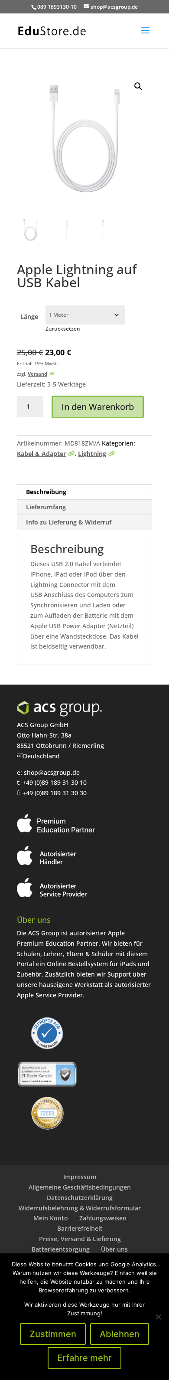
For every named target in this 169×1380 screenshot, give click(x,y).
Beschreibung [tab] (46, 492)
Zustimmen (52, 1334)
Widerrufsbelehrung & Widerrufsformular (80, 1208)
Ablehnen (120, 1334)
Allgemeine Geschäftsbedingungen (80, 1187)
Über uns (114, 1249)
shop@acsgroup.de (52, 772)
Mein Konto (50, 1218)
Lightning (92, 453)
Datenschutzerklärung (80, 1197)
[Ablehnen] (158, 1316)
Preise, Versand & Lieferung (80, 1239)
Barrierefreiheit (80, 1228)
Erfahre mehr (84, 1358)
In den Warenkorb (98, 407)
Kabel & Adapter (41, 453)
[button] (138, 86)
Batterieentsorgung (61, 1249)
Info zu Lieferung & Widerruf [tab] (68, 522)
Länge (29, 317)
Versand (37, 373)
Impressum (79, 1177)
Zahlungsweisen (103, 1218)
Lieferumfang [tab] (46, 507)
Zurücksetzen (63, 328)
